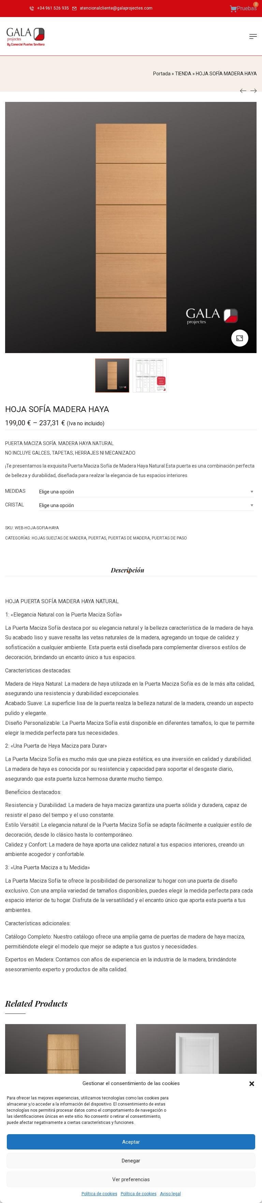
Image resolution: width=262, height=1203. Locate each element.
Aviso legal (170, 1193)
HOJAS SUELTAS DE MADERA (59, 538)
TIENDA (183, 73)
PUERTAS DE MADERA (129, 538)
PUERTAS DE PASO (169, 538)
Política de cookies (99, 1193)
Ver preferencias (131, 1179)
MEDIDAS (15, 491)
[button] (251, 1083)
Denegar (131, 1161)
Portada (162, 73)
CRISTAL (14, 504)
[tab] (127, 570)
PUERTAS (97, 538)
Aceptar (131, 1142)
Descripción (127, 570)
